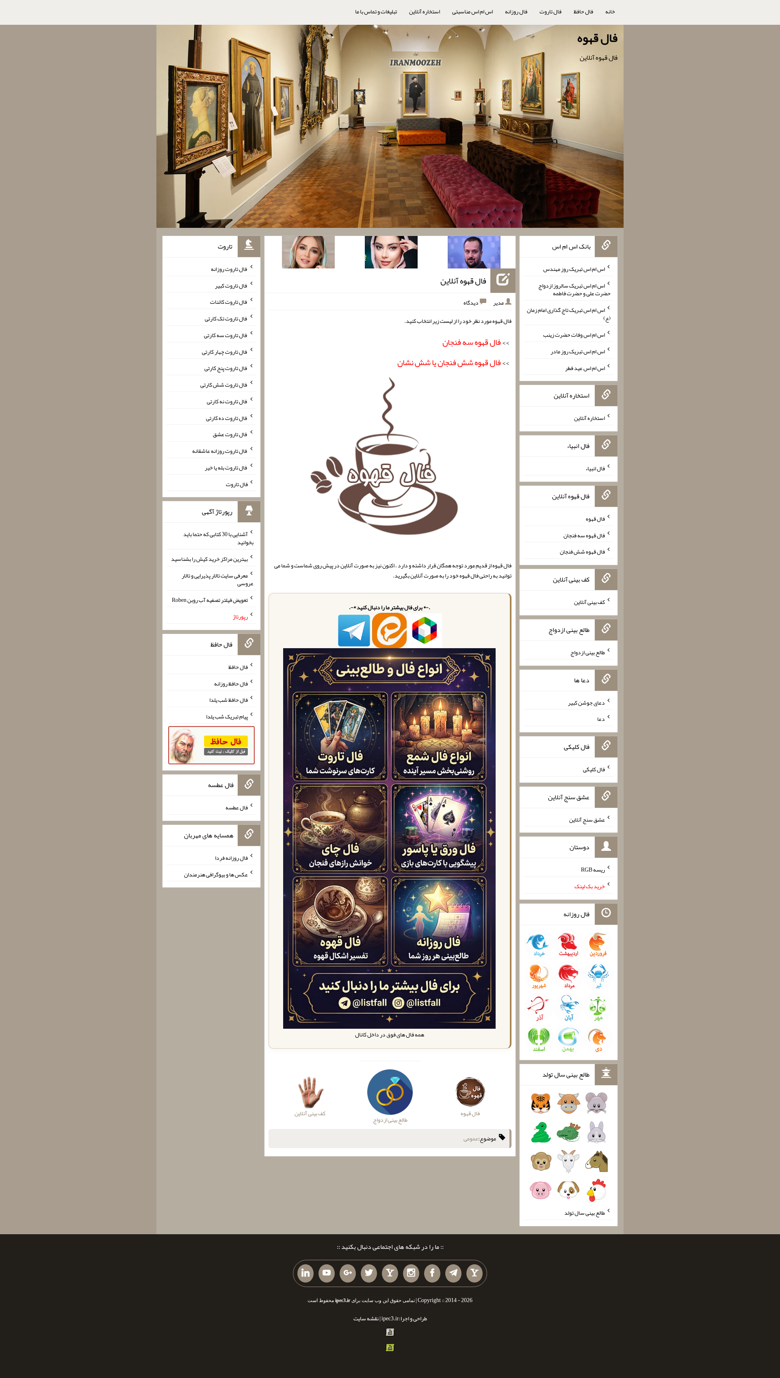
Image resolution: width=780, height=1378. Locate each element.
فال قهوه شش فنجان (582, 551)
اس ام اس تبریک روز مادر (577, 351)
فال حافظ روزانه (231, 683)
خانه (610, 11)
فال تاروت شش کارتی (224, 384)
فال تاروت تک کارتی (226, 318)
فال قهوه (597, 38)
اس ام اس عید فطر (585, 367)
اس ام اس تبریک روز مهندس (574, 269)
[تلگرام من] (453, 1273)
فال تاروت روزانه (229, 269)
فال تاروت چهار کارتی (225, 351)
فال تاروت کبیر (231, 285)
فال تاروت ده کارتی (227, 417)
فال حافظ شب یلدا (228, 699)
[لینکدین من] (305, 1273)
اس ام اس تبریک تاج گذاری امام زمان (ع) (569, 314)
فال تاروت (550, 11)
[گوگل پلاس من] (348, 1273)
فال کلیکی (594, 769)
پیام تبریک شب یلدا (227, 716)
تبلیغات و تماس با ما (376, 11)
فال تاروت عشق (230, 434)
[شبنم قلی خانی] (308, 254)
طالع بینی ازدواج (587, 652)
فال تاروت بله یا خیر (226, 467)
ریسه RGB (593, 869)
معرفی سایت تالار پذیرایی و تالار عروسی (218, 579)
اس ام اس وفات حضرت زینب (574, 334)
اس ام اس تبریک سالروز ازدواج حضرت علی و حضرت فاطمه (574, 289)
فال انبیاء (595, 468)
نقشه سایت (366, 1318)
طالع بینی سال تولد (584, 1212)
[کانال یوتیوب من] (326, 1273)
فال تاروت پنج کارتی (226, 368)
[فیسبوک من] (432, 1273)
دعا (601, 719)
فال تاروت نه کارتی (227, 401)
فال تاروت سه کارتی (226, 335)
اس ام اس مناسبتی (472, 11)
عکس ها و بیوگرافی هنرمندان (216, 874)
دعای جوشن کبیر (586, 702)
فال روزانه (516, 11)
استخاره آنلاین (424, 11)
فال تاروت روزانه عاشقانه (220, 450)
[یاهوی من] (474, 1273)
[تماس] (390, 1273)
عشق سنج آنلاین (587, 819)
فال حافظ (583, 11)
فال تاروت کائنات (229, 301)
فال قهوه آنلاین (463, 281)
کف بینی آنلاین (589, 602)
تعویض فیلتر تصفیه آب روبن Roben (210, 600)
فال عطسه (236, 807)
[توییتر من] (369, 1273)
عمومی (471, 1138)
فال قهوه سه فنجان (584, 535)
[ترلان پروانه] (391, 254)
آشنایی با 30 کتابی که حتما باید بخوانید (218, 538)
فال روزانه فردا (231, 857)
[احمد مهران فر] (474, 254)
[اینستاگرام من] (411, 1273)
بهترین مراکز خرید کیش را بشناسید (209, 559)
